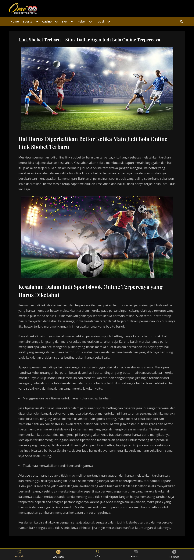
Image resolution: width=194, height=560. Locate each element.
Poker (82, 21)
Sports (27, 21)
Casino (47, 21)
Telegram (174, 556)
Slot (64, 21)
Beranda (19, 556)
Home (14, 21)
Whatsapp (58, 556)
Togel (100, 21)
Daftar (97, 556)
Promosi (135, 556)
